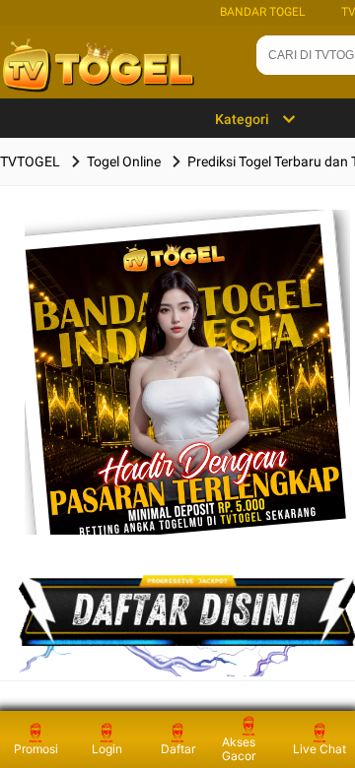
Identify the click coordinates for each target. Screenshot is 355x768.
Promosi (36, 748)
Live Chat (319, 748)
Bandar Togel (262, 12)
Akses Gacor (238, 749)
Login (107, 748)
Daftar (178, 748)
